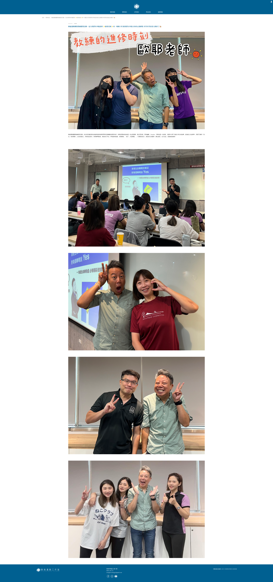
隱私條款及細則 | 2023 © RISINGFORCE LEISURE (225, 569)
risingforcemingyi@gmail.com (114, 572)
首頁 (43, 17)
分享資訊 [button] (136, 12)
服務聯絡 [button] (160, 12)
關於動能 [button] (112, 12)
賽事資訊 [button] (124, 12)
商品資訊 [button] (148, 12)
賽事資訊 (48, 17)
